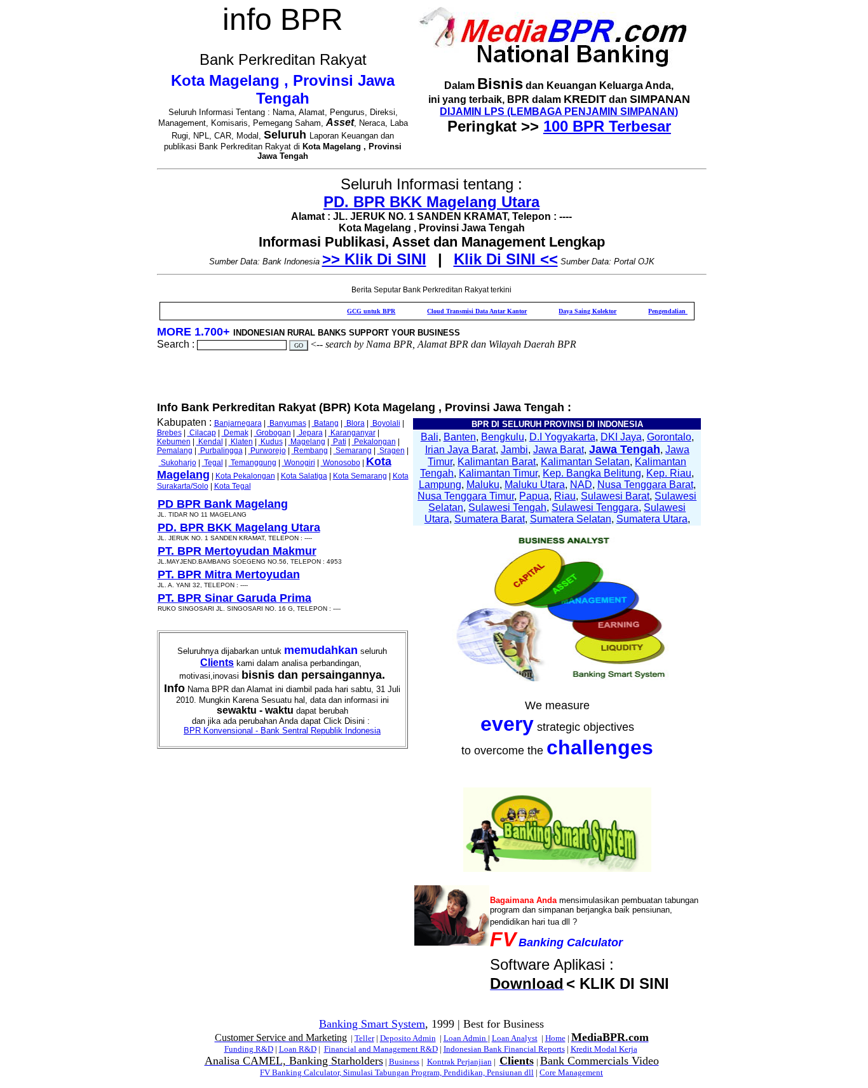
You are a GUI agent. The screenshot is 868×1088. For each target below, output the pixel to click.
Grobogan (272, 432)
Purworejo (267, 450)
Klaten (241, 441)
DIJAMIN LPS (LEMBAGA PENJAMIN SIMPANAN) (559, 111)
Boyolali (385, 423)
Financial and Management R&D (381, 1049)
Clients (217, 662)
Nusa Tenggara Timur (465, 496)
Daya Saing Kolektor (565, 311)
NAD (581, 484)
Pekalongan (374, 441)
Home (555, 1038)
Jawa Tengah (624, 449)
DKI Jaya (621, 437)
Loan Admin (466, 1038)
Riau (565, 496)
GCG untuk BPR (349, 311)
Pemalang (175, 450)
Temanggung (252, 462)
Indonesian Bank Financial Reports (504, 1049)
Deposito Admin (408, 1038)
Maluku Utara (535, 484)
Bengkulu (502, 437)
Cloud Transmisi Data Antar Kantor (455, 311)
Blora (354, 423)
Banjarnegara (238, 423)
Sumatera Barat (489, 518)
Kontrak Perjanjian (459, 1061)
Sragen (391, 450)
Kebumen (174, 441)
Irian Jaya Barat (460, 449)
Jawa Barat (558, 449)
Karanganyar (352, 432)
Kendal (209, 441)
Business (404, 1061)
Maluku (482, 484)
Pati (338, 441)
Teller (364, 1038)
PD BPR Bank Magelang (223, 504)
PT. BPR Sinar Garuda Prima (234, 598)
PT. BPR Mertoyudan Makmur (237, 551)
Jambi (514, 449)
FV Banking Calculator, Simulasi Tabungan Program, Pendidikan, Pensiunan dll (397, 1072)
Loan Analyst (515, 1038)
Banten (460, 437)
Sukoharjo (177, 462)
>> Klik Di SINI (374, 259)
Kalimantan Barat (497, 461)
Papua (534, 496)
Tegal (212, 462)
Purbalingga (220, 450)
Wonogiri (298, 462)
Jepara (310, 432)
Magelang (306, 441)
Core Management (571, 1072)
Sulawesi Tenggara (595, 507)
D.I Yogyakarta (562, 437)
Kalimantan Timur (498, 473)
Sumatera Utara (652, 518)
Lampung (440, 484)
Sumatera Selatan (570, 518)
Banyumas (287, 423)
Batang (325, 423)
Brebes (169, 432)
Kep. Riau (668, 473)
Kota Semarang (360, 476)
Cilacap (201, 432)
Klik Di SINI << (506, 259)
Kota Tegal (232, 486)
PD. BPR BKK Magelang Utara (431, 201)
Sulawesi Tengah (507, 507)
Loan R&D (297, 1049)
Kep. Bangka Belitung (592, 473)
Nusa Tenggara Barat (645, 484)
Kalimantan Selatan (585, 461)
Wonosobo (340, 462)
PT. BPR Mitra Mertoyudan (229, 574)
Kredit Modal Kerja (604, 1049)
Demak (235, 432)
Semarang (353, 450)
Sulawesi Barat (615, 496)
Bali (429, 437)
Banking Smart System (372, 1023)
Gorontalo (669, 437)
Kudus (271, 441)
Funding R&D (248, 1049)
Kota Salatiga (304, 476)
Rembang (310, 450)
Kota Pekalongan (245, 476)
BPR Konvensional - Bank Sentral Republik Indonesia (282, 730)
